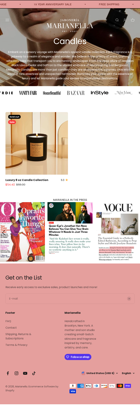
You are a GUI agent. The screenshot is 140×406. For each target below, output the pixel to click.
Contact (11, 329)
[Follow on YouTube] (25, 375)
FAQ (8, 323)
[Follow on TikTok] (34, 375)
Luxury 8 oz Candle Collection (26, 180)
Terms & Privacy (16, 347)
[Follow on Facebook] (7, 375)
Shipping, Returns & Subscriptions (18, 338)
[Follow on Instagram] (16, 375)
